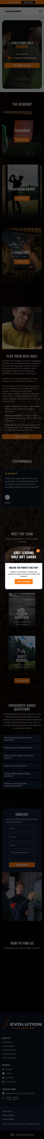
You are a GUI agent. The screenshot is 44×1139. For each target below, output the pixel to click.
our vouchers (24, 582)
